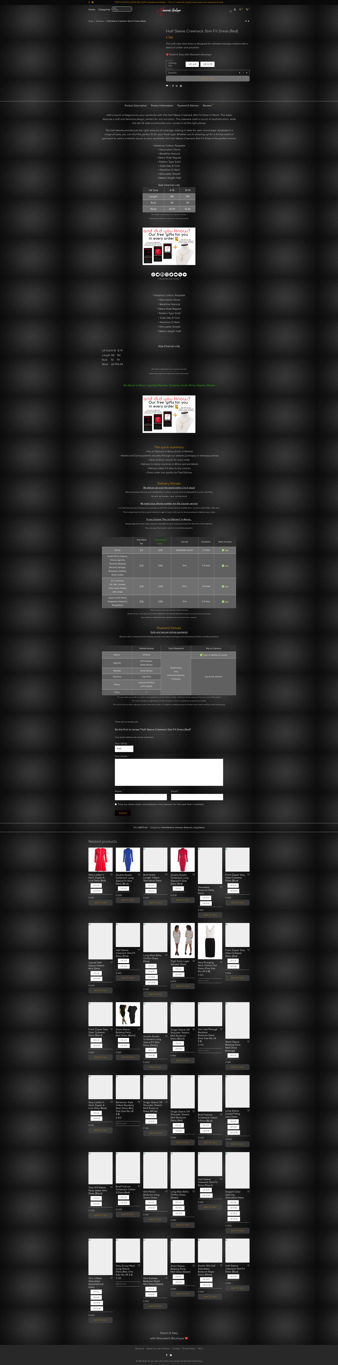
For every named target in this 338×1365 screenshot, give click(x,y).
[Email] (176, 275)
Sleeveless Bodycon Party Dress (206, 890)
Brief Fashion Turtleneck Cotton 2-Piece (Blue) (207, 1118)
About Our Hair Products (158, 1349)
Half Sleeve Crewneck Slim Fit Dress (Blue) (235, 1269)
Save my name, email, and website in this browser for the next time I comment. (161, 804)
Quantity (172, 73)
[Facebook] (89, 2)
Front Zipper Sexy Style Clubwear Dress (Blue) (235, 878)
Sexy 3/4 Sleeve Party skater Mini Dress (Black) (97, 1191)
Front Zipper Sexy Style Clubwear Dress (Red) (235, 953)
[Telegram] (158, 275)
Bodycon (188, 828)
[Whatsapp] (153, 275)
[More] (185, 275)
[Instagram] (92, 2)
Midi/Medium (167, 828)
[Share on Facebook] (172, 86)
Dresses (100, 21)
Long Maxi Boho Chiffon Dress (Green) (180, 1195)
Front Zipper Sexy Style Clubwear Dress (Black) (98, 1032)
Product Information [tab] (162, 106)
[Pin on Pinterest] (181, 86)
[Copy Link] (180, 275)
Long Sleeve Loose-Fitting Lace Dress (232, 1114)
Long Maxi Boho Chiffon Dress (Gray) (152, 958)
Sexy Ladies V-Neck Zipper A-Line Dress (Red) (97, 878)
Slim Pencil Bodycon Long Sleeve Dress (151, 1195)
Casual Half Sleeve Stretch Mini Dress (96, 966)
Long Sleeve (199, 828)
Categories (104, 9)
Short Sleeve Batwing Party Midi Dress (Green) (180, 1269)
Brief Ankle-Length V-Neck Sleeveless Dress (152, 878)
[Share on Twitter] (176, 86)
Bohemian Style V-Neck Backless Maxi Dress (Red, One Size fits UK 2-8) (125, 1108)
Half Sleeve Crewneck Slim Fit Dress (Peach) (207, 1182)
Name (119, 791)
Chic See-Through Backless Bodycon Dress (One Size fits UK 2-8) (208, 1035)
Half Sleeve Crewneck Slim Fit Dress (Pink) (125, 953)
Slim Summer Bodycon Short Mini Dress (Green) (153, 1281)
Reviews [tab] (208, 105)
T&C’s (200, 1349)
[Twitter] (171, 275)
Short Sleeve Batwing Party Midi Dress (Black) (125, 1032)
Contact (176, 1349)
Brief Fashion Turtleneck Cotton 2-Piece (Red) (125, 1189)
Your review (122, 756)
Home (91, 9)
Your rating (121, 743)
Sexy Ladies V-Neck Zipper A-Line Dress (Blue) (97, 1105)
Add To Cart (100, 902)
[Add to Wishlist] (168, 86)
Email (175, 791)
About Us (139, 1349)
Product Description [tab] (136, 106)
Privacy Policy (188, 1349)
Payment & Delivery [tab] (188, 106)
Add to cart (208, 78)
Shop (90, 21)
